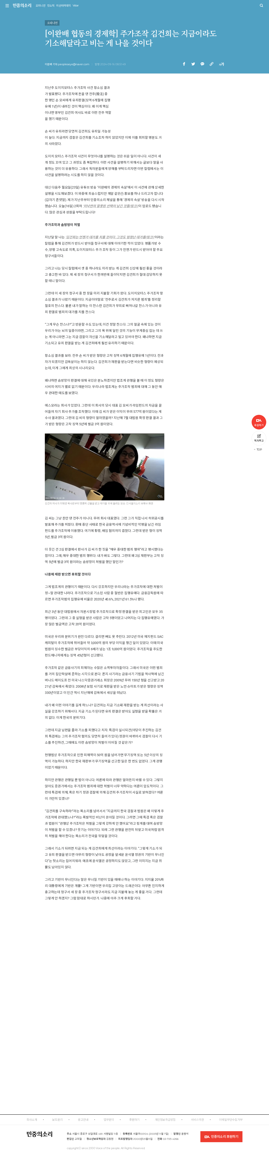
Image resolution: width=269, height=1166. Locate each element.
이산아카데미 (63, 5)
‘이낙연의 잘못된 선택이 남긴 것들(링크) (110, 206)
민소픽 (51, 5)
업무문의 (109, 1119)
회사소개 (32, 1119)
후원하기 (134, 1119)
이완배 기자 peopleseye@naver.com (67, 64)
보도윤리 (57, 1119)
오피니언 (40, 5)
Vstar (76, 5)
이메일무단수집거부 (230, 1119)
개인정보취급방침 (165, 1119)
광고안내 (83, 1119)
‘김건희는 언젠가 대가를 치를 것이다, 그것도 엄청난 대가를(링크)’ (109, 237)
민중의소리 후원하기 (224, 1137)
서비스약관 (197, 1119)
